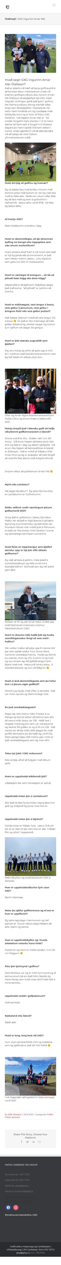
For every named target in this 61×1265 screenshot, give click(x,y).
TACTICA (40, 1253)
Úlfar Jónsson (14, 1114)
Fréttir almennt (12, 1117)
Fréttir (50, 1114)
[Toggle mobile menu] (54, 5)
